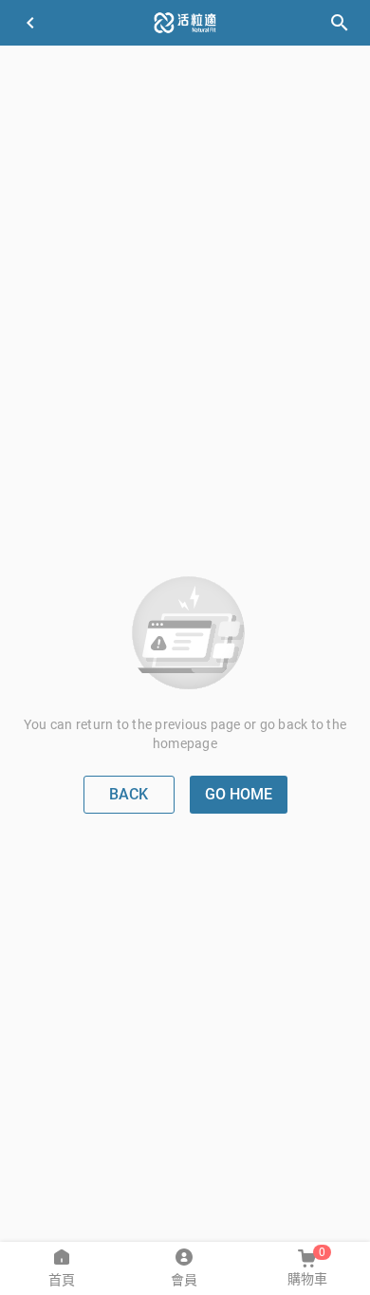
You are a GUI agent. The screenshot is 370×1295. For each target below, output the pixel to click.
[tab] (61, 1268)
